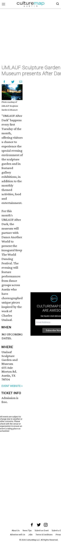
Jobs (30, 535)
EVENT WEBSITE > (12, 385)
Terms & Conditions (44, 535)
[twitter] (39, 525)
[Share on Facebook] (4, 81)
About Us (16, 530)
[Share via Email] (21, 82)
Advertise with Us (17, 535)
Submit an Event (42, 530)
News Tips (27, 530)
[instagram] (46, 525)
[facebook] (32, 525)
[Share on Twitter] (13, 81)
